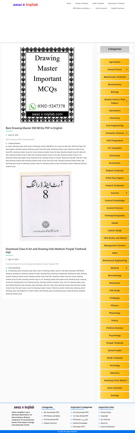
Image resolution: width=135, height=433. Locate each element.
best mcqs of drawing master (35, 146)
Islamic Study (115, 230)
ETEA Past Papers (115, 178)
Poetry (114, 320)
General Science (115, 208)
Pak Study (115, 290)
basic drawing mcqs (15, 146)
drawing (9, 274)
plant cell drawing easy (57, 291)
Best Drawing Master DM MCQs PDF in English (34, 128)
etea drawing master (13, 161)
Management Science (115, 245)
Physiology (114, 313)
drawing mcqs (36, 158)
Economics (114, 163)
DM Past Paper (77, 146)
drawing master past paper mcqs (18, 158)
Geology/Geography (115, 215)
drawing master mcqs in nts (71, 155)
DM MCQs (50, 146)
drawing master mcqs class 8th (40, 276)
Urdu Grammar (101, 8)
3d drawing (12, 271)
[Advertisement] (67, 27)
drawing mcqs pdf (68, 158)
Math (114, 253)
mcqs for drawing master (45, 163)
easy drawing (26, 285)
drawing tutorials (46, 282)
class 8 (58, 271)
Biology (115, 92)
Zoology (115, 395)
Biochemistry (115, 84)
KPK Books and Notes (81, 8)
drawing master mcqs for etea (49, 152)
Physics (115, 305)
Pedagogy (115, 298)
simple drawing (72, 291)
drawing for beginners (59, 274)
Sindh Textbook (98, 3)
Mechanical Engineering (115, 260)
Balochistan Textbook (116, 3)
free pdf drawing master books (69, 161)
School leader (115, 350)
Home (69, 3)
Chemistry (115, 118)
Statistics (114, 373)
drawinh (56, 282)
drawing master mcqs (59, 149)
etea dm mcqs (81, 158)
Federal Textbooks (115, 185)
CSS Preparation (115, 140)
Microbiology (114, 275)
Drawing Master (14, 143)
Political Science (114, 328)
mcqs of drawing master (64, 163)
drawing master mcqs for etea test (22, 155)
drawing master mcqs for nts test (47, 155)
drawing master (21, 149)
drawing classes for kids (31, 274)
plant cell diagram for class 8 (23, 291)
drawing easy (45, 274)
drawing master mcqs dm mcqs (25, 152)
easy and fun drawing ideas (70, 282)
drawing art (17, 274)
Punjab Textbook (81, 3)
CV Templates (115, 148)
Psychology (115, 335)
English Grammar (117, 8)
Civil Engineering (114, 125)
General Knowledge (115, 200)
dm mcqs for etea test (63, 146)
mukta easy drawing (72, 288)
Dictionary (115, 155)
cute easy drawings (68, 271)
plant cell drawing (41, 291)
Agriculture (114, 62)
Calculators (115, 110)
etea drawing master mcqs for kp (34, 161)
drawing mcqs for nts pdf (51, 158)
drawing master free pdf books (39, 149)
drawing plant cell (20, 282)
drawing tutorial (33, 282)
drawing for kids (74, 274)
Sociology (115, 365)
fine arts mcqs (52, 161)
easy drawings (37, 285)
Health (115, 223)
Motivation (114, 283)
